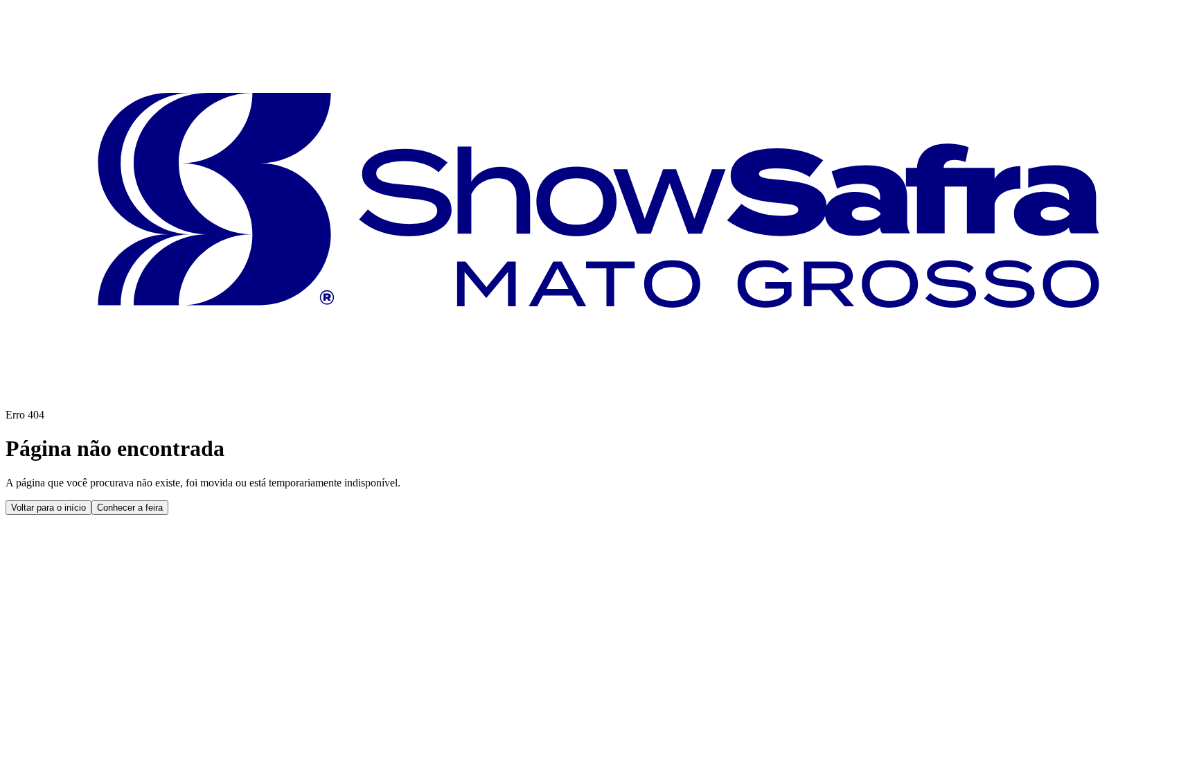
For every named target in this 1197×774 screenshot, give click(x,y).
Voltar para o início (48, 507)
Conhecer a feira (130, 507)
